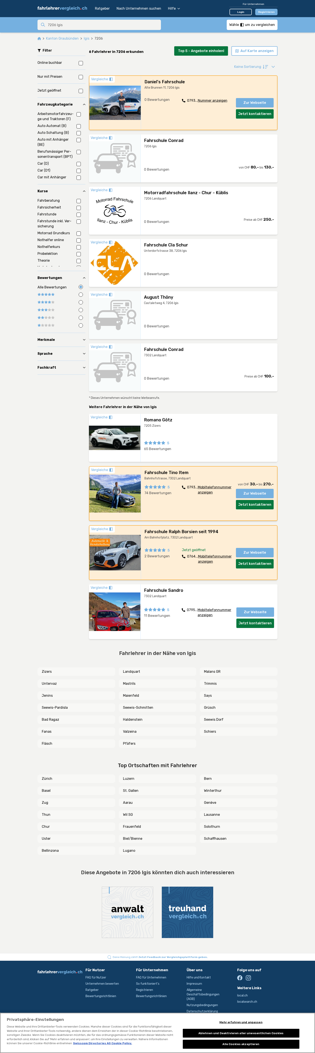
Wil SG (128, 815)
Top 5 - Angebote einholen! (201, 51)
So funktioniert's (147, 984)
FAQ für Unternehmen (151, 977)
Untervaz (49, 684)
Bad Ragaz (50, 719)
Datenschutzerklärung (202, 1011)
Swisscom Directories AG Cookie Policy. (102, 1043)
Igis (86, 38)
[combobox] (103, 25)
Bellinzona (50, 851)
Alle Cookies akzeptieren (240, 1044)
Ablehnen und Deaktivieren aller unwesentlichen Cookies (241, 1033)
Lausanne (212, 815)
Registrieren (266, 11)
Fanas (46, 731)
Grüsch (210, 707)
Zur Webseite (254, 103)
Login (240, 11)
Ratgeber (102, 8)
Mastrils (129, 684)
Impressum (194, 984)
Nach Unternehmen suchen (139, 8)
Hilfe (172, 8)
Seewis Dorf (214, 719)
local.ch (242, 995)
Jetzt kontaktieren (254, 114)
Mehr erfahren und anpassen (240, 1022)
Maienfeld (131, 696)
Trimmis (210, 684)
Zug (45, 803)
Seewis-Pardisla (55, 707)
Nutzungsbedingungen (202, 1005)
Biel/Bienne (132, 839)
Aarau (128, 803)
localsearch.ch (247, 1002)
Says (208, 696)
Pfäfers (129, 743)
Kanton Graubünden (62, 38)
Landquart (131, 672)
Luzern (128, 779)
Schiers (210, 731)
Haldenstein (132, 719)
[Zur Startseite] (64, 8)
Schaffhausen (215, 839)
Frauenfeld (132, 827)
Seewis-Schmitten (138, 707)
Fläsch (47, 743)
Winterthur (213, 791)
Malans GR (212, 672)
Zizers (47, 672)
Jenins (47, 696)
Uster (46, 839)
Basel (46, 791)
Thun (46, 815)
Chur (46, 827)
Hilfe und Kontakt (199, 977)
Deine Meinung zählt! (160, 957)
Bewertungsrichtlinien (101, 996)
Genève (210, 803)
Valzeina (129, 731)
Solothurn (212, 827)
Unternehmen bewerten (102, 984)
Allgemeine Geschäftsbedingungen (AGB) (203, 994)
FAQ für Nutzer (96, 977)
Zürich (47, 779)
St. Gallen (130, 791)
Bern (208, 779)
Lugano (129, 851)
